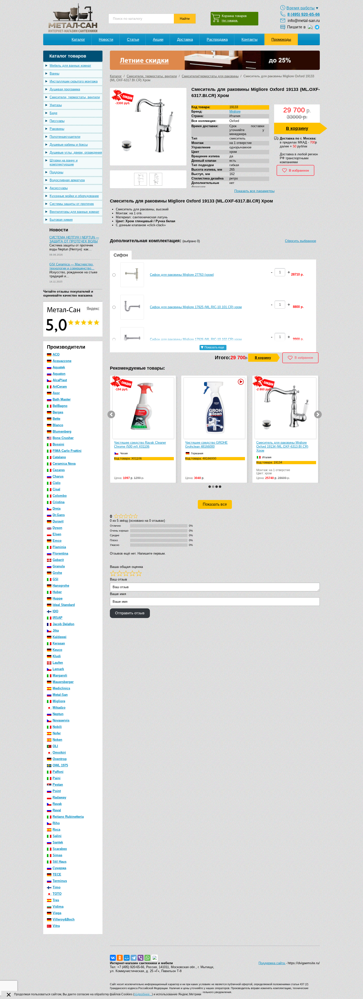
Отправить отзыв (129, 613)
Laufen (58, 662)
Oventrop (60, 759)
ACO (56, 354)
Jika (56, 630)
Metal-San (60, 695)
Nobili (57, 727)
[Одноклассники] (120, 958)
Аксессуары (59, 188)
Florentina (60, 553)
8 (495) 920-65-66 (303, 14)
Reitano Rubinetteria (68, 817)
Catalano (59, 457)
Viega (57, 913)
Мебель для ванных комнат (70, 65)
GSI (55, 579)
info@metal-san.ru (304, 21)
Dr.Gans (59, 515)
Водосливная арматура (67, 180)
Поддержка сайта (272, 963)
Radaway (59, 797)
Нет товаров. (230, 20)
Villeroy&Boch (64, 919)
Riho (56, 823)
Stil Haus (59, 861)
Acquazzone (62, 361)
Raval (57, 810)
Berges (58, 412)
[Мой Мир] (127, 958)
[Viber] (140, 958)
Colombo (60, 496)
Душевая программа (65, 89)
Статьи (133, 39)
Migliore (59, 701)
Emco (57, 540)
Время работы (300, 8)
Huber (57, 592)
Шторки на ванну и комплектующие (64, 162)
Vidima (58, 906)
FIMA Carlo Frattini (67, 451)
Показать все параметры (254, 191)
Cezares (59, 470)
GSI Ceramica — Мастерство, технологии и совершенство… (71, 266)
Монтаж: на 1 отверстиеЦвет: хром (202, 468)
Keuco (57, 650)
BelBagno (60, 406)
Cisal (56, 489)
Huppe (57, 598)
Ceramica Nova (64, 463)
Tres (56, 900)
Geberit (58, 560)
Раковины (57, 129)
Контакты (250, 39)
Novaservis (61, 720)
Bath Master (62, 399)
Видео (169, 381)
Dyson (57, 528)
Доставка (185, 39)
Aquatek (59, 367)
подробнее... (143, 994)
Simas (57, 855)
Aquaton (59, 374)
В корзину (297, 128)
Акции (158, 39)
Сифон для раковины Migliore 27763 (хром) (182, 275)
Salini (57, 836)
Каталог (78, 39)
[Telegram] (134, 958)
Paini (56, 778)
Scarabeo (60, 849)
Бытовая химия (61, 219)
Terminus (60, 881)
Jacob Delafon (63, 624)
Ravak (57, 804)
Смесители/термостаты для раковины (210, 76)
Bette (56, 418)
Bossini (58, 444)
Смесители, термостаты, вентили (75, 97)
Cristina (58, 502)
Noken (57, 739)
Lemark (58, 669)
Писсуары (57, 121)
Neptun (58, 714)
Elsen (57, 534)
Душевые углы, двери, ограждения (76, 152)
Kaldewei (59, 637)
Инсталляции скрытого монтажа (74, 81)
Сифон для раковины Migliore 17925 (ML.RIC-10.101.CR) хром (196, 307)
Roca (56, 829)
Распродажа (217, 39)
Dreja (56, 508)
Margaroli (60, 675)
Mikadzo (59, 707)
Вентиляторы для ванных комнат (74, 212)
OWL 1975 (60, 765)
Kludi (57, 656)
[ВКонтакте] (113, 958)
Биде (53, 113)
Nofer (57, 733)
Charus (58, 476)
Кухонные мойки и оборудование (74, 196)
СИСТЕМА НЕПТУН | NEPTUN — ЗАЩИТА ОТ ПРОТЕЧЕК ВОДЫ (74, 239)
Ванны (54, 73)
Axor (56, 393)
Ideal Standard (64, 605)
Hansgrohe (61, 585)
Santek (58, 842)
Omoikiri (59, 752)
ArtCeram (60, 386)
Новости (106, 39)
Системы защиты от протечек (72, 204)
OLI (55, 746)
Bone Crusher (63, 438)
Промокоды (281, 39)
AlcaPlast (60, 380)
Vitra (56, 926)
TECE (57, 874)
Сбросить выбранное (300, 241)
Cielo (56, 483)
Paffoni (58, 772)
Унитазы (56, 105)
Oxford (234, 121)
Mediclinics (61, 688)
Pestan (58, 784)
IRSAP (57, 617)
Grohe (57, 573)
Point (57, 791)
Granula (59, 566)
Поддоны (56, 172)
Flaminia (59, 547)
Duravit (58, 521)
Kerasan (59, 643)
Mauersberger (63, 682)
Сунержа (59, 868)
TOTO (57, 894)
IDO (55, 611)
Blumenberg (62, 431)
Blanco (58, 425)
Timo (56, 887)
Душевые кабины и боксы (69, 144)
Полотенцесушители (65, 137)
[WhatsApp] (147, 958)
